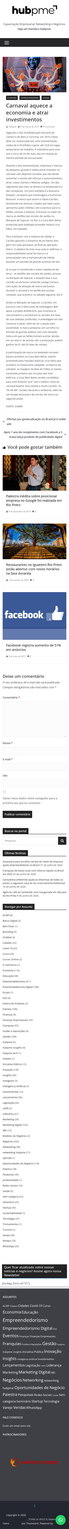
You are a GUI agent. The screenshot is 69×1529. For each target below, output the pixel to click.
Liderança (8, 1113)
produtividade (11, 1180)
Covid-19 (7, 948)
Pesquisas (8, 1174)
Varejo (6, 1235)
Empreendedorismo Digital (18, 987)
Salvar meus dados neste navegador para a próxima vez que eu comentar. (30, 800)
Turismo (7, 1229)
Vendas (46, 98)
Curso (6, 953)
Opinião (7, 1158)
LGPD (6, 1108)
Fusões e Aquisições (14, 1031)
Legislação (8, 1102)
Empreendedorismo (30, 98)
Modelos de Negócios (15, 1135)
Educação (8, 975)
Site (5, 775)
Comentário (11, 697)
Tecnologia (9, 1218)
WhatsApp (8, 1246)
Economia (11, 98)
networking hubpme (14, 1152)
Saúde (6, 1191)
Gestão (6, 1036)
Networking (9, 1147)
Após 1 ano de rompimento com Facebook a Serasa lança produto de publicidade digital (33, 434)
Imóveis (7, 1058)
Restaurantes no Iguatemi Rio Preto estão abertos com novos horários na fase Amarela (34, 569)
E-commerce (10, 964)
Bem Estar (8, 926)
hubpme (12, 126)
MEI (5, 1130)
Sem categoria (11, 1196)
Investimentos (10, 1091)
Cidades (7, 942)
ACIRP (6, 915)
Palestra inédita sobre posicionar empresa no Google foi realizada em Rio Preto (34, 500)
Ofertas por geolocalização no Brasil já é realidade (36, 421)
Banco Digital (10, 920)
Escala (6, 992)
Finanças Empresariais (15, 1020)
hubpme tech (10, 1053)
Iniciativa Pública (12, 1064)
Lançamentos (10, 1097)
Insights (7, 1075)
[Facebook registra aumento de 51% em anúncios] (34, 594)
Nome (8, 743)
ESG (5, 998)
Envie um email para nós (16, 1425)
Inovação (8, 1069)
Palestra (7, 1169)
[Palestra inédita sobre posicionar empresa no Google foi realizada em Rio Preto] (34, 457)
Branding (8, 931)
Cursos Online (11, 959)
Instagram (8, 1080)
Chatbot (7, 937)
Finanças (8, 1014)
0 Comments (49, 126)
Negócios (8, 1141)
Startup (7, 1207)
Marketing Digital (12, 1124)
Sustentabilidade (12, 1213)
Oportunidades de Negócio (18, 1163)
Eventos (7, 1009)
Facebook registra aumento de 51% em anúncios (33, 647)
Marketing (8, 1119)
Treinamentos (10, 1224)
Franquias (8, 1025)
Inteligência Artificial (14, 1086)
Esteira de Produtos (14, 1003)
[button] (61, 1520)
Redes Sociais (10, 1185)
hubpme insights (12, 1047)
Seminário (8, 1202)
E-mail (8, 759)
